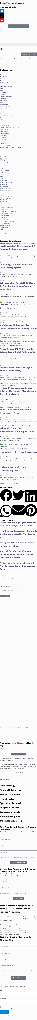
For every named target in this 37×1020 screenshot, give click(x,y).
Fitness (2, 153)
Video (1, 90)
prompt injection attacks (6, 116)
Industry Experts (4, 143)
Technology (3, 98)
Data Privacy (3, 180)
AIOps (1, 229)
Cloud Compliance (5, 223)
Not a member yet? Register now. (9, 1015)
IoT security (3, 139)
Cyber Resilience (4, 215)
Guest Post (3, 149)
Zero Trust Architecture (6, 77)
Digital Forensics (4, 170)
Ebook (1, 168)
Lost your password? (6, 1008)
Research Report (4, 108)
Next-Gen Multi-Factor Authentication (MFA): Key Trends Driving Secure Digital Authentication (18, 349)
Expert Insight (4, 159)
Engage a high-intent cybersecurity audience (16, 926)
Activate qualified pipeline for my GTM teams (16, 932)
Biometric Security (5, 225)
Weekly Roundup (4, 82)
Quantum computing (5, 114)
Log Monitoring (4, 135)
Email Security (4, 166)
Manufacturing (4, 131)
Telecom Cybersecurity (6, 96)
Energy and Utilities (5, 162)
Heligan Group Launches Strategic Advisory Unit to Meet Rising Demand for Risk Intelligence (18, 391)
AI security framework (6, 231)
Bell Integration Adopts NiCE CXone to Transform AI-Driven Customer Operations (17, 286)
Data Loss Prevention (6, 182)
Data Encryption (4, 184)
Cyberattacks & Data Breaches (8, 211)
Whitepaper (3, 80)
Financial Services (5, 157)
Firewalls (2, 155)
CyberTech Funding (5, 199)
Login (4, 1012)
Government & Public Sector (8, 151)
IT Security (3, 137)
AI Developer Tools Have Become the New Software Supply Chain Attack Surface (17, 566)
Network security (4, 125)
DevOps (2, 174)
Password (3, 998)
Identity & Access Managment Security (10, 147)
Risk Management (5, 106)
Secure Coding (4, 104)
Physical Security (4, 117)
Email (2, 990)
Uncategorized (4, 92)
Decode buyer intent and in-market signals (15, 930)
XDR (1, 78)
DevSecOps (3, 172)
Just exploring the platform (11, 934)
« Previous (3, 483)
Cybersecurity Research (6, 207)
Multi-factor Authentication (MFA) (9, 127)
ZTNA (1, 75)
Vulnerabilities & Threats (7, 86)
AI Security (3, 233)
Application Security (5, 227)
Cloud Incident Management (7, 221)
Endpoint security (5, 164)
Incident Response (5, 145)
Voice (1, 88)
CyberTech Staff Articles (7, 190)
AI (0, 235)
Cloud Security (4, 219)
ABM (1, 237)
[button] (18, 44)
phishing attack (4, 119)
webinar (2, 84)
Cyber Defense (4, 217)
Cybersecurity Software (6, 203)
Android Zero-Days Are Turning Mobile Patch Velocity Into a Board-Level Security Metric (17, 554)
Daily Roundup (4, 186)
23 (14, 483)
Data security (3, 178)
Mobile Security (4, 129)
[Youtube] (2, 20)
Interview (2, 141)
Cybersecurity (4, 209)
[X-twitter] (2, 15)
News (1, 123)
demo (1, 176)
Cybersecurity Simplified (6, 205)
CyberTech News (4, 194)
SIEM (1, 102)
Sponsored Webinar (5, 100)
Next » (17, 483)
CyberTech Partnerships (6, 192)
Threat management (5, 94)
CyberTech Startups (5, 188)
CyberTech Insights (5, 196)
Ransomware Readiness (6, 110)
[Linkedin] (2, 11)
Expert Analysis (4, 160)
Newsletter (3, 121)
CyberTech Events (5, 201)
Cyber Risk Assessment (6, 213)
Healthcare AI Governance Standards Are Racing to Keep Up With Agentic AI (18, 534)
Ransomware (3, 112)
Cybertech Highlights (5, 198)
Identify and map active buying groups (14, 928)
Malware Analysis (4, 133)
